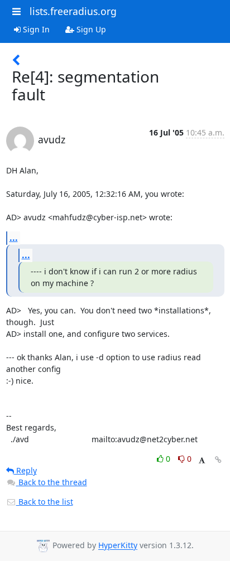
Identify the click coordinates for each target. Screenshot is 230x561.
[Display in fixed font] (201, 460)
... (13, 237)
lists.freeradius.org (73, 11)
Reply (25, 470)
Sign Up (90, 29)
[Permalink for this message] (218, 459)
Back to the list (44, 501)
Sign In (35, 29)
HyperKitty (117, 545)
